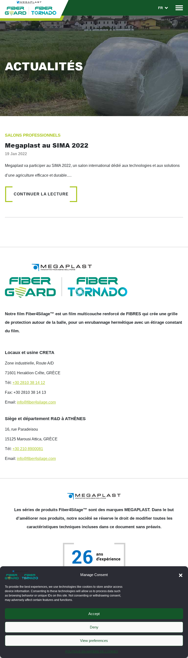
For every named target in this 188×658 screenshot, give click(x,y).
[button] (180, 574)
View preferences (94, 640)
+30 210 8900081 (27, 449)
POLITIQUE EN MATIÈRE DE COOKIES (91, 651)
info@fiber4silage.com (36, 402)
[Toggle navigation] (179, 7)
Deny (94, 627)
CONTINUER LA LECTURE (41, 194)
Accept (94, 614)
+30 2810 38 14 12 (28, 383)
